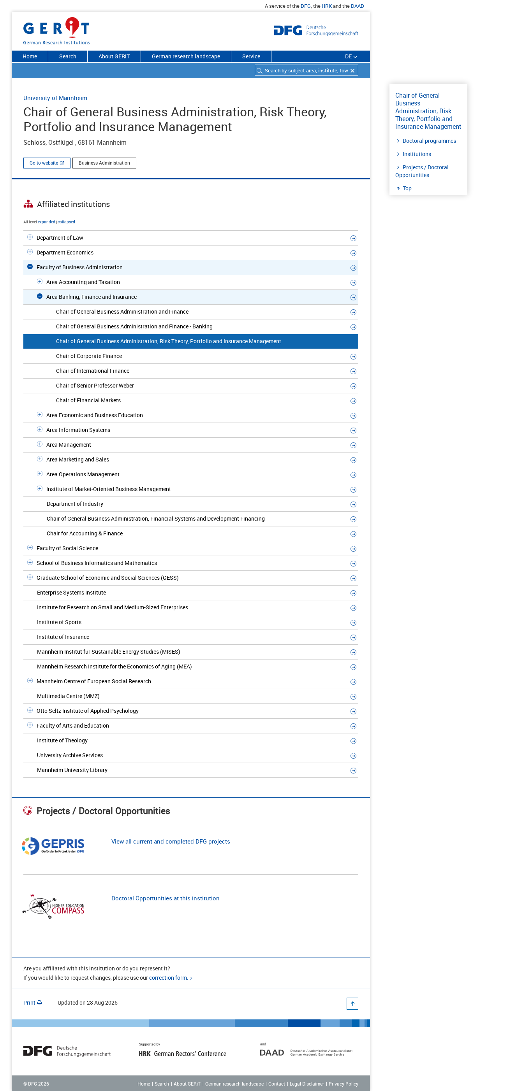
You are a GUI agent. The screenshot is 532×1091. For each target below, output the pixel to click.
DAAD (357, 5)
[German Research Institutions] (56, 29)
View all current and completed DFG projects (170, 841)
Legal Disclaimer (307, 1083)
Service (251, 56)
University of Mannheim (55, 98)
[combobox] (306, 70)
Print (29, 1002)
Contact (276, 1083)
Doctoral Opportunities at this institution (165, 898)
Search (67, 56)
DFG (306, 5)
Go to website (44, 163)
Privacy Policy (343, 1083)
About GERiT (114, 56)
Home (30, 56)
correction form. (168, 977)
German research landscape (186, 56)
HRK (327, 5)
